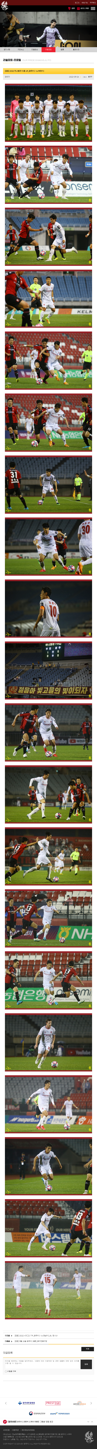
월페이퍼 (76, 49)
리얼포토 (48, 49)
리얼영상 (34, 49)
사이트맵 (6, 1430)
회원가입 (85, 2)
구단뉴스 (21, 49)
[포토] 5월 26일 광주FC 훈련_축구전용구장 (31, 1341)
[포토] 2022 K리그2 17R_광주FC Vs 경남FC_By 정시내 (36, 1336)
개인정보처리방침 (28, 1430)
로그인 (77, 2)
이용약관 (15, 1430)
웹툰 (73, 8)
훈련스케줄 (85, 8)
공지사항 (7, 49)
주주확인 (93, 2)
